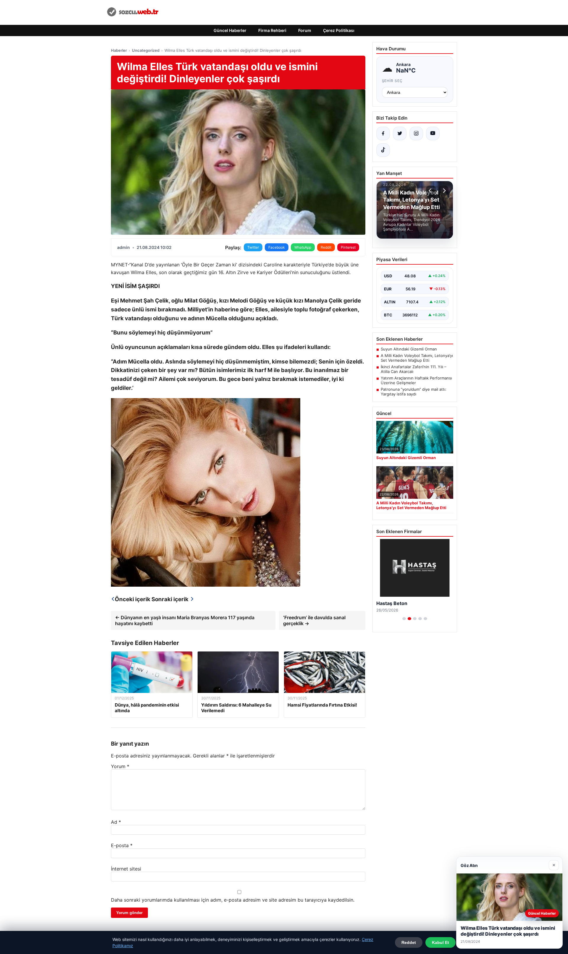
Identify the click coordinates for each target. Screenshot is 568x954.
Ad (116, 822)
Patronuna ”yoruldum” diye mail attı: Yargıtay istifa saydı (413, 391)
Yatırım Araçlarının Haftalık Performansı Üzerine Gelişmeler (416, 380)
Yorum (120, 766)
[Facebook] (383, 133)
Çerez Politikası (338, 30)
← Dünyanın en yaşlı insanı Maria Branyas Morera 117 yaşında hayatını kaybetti (184, 620)
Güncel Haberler (230, 30)
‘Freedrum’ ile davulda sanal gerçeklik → (314, 620)
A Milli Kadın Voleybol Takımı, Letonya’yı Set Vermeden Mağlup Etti (417, 358)
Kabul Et (440, 942)
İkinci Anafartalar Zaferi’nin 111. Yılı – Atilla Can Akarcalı (413, 369)
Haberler (119, 50)
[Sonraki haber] (443, 191)
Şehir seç (392, 80)
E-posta (122, 845)
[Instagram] (416, 133)
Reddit (326, 247)
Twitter (253, 247)
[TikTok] (383, 150)
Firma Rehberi (272, 30)
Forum (304, 30)
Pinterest (348, 247)
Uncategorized (145, 50)
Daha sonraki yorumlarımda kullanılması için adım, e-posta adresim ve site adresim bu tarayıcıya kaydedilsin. (232, 900)
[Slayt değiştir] (404, 618)
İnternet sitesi (126, 869)
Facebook (276, 247)
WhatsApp (302, 247)
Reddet (408, 942)
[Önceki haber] (431, 191)
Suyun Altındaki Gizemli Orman (409, 349)
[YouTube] (433, 133)
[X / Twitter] (399, 133)
